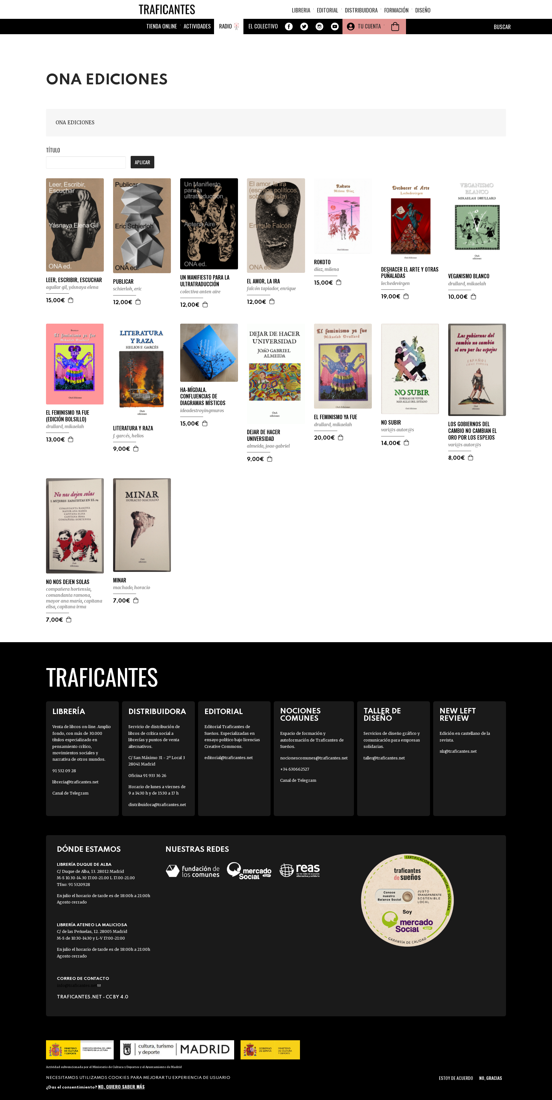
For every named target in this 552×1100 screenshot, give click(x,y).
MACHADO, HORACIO (131, 587)
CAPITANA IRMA (71, 607)
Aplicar (142, 161)
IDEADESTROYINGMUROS (202, 410)
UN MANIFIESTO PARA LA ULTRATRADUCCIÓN (204, 281)
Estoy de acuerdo (456, 1077)
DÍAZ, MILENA (326, 269)
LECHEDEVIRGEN (395, 283)
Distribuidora (361, 10)
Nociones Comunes (300, 715)
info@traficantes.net (79, 985)
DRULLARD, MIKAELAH (467, 284)
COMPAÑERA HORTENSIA (68, 589)
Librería (68, 712)
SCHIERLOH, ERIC (127, 289)
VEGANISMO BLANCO (468, 276)
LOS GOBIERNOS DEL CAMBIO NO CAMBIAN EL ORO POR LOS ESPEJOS (472, 431)
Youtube (334, 26)
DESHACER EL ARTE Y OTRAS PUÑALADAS (410, 273)
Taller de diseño (382, 715)
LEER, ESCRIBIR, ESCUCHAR (74, 280)
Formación (396, 10)
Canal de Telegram (70, 793)
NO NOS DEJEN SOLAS (67, 582)
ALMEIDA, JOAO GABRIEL (268, 446)
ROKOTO (322, 262)
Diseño (423, 10)
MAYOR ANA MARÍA (64, 601)
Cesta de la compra (395, 26)
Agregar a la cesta (71, 300)
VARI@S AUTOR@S (397, 430)
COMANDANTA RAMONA (68, 595)
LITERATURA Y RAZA (133, 428)
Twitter (304, 26)
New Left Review (458, 715)
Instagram (319, 26)
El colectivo (263, 26)
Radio (225, 26)
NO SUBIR (391, 422)
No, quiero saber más (121, 1086)
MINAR (119, 580)
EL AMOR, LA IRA (263, 281)
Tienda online (161, 26)
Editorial (327, 10)
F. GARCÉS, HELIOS (128, 436)
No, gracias (490, 1077)
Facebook (288, 26)
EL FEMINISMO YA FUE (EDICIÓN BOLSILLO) (67, 416)
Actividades (197, 26)
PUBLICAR (123, 281)
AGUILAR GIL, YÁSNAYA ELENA (72, 287)
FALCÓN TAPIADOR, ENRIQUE (271, 288)
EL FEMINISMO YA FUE (335, 417)
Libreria (301, 10)
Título (53, 150)
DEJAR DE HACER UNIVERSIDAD (263, 435)
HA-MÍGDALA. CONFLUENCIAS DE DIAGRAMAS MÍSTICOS (203, 396)
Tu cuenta (369, 26)
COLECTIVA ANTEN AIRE (200, 292)
